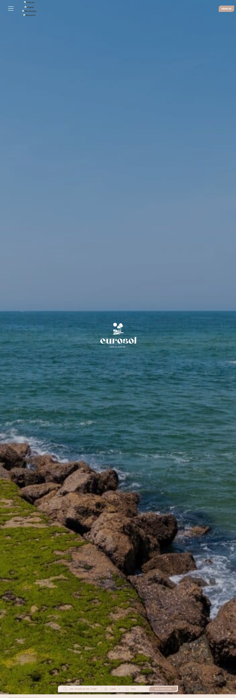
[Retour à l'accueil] (118, 334)
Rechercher (163, 689)
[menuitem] (29, 2)
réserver (226, 8)
